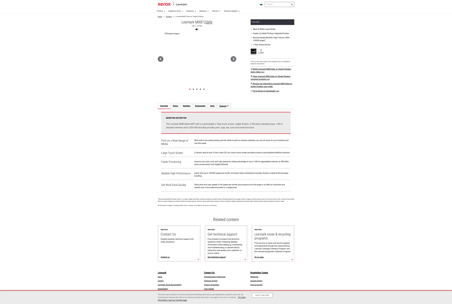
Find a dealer (209, 289)
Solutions (202, 11)
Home (172, 4)
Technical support (210, 281)
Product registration (211, 285)
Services (215, 11)
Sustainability (163, 289)
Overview (164, 106)
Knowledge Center (259, 272)
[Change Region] (261, 4)
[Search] (292, 4)
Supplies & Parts (174, 11)
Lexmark (162, 272)
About (160, 277)
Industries (190, 11)
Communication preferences (214, 277)
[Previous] (160, 59)
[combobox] (279, 4)
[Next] (233, 59)
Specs (175, 106)
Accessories (200, 106)
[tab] (189, 89)
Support (222, 106)
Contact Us (209, 272)
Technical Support (230, 11)
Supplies (186, 106)
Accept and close (262, 295)
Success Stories (256, 281)
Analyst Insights (256, 285)
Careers (161, 281)
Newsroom (254, 277)
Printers (160, 11)
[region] (226, 297)
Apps (212, 106)
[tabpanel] (226, 152)
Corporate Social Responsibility (170, 285)
